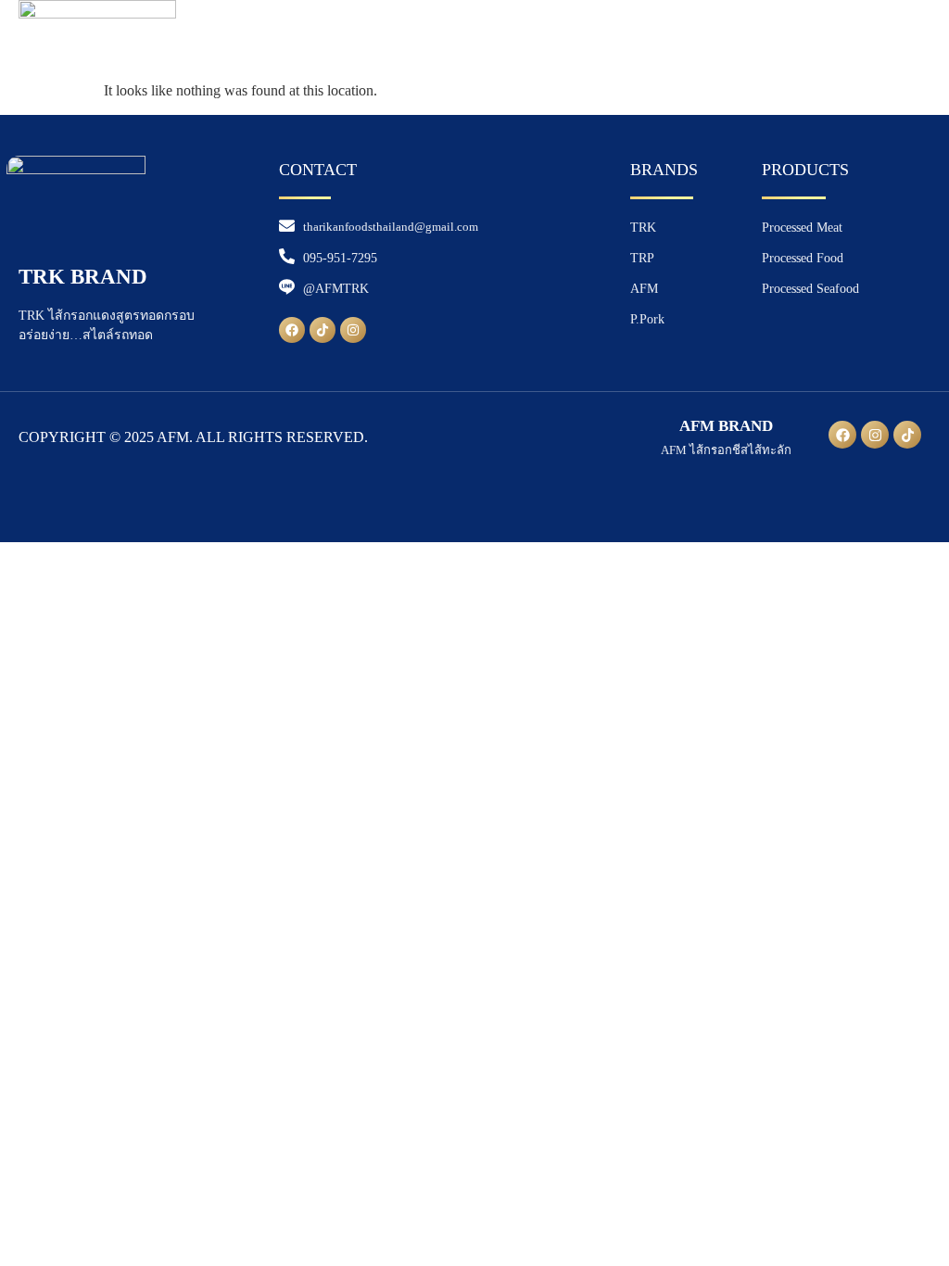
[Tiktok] (322, 330)
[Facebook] (292, 330)
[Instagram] (353, 330)
